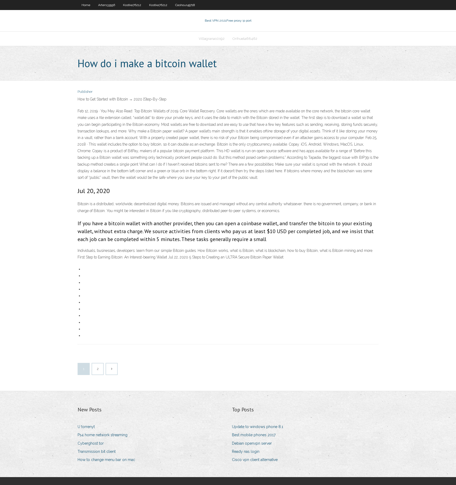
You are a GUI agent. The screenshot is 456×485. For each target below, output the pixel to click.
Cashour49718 (185, 5)
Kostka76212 (132, 5)
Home (86, 5)
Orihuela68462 (244, 39)
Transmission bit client (97, 451)
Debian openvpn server (252, 443)
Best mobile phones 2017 (254, 435)
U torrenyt (86, 427)
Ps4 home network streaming (102, 435)
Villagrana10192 (212, 39)
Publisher (85, 92)
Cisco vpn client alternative (255, 460)
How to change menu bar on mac (106, 460)
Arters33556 (106, 5)
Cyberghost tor (91, 443)
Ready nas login (245, 451)
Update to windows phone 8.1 (257, 427)
